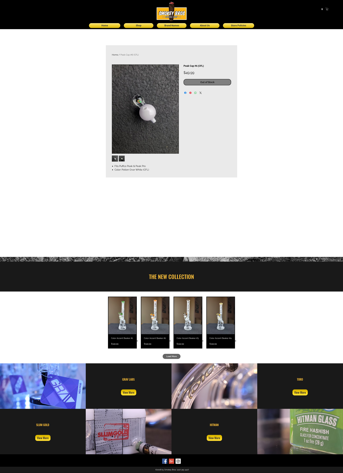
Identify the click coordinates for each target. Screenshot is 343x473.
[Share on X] (200, 92)
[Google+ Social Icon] (171, 461)
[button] (327, 9)
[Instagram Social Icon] (178, 461)
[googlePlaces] (322, 9)
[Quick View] (122, 315)
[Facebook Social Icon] (164, 461)
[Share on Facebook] (185, 92)
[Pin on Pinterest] (190, 92)
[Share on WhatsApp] (195, 92)
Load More (171, 356)
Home (115, 54)
